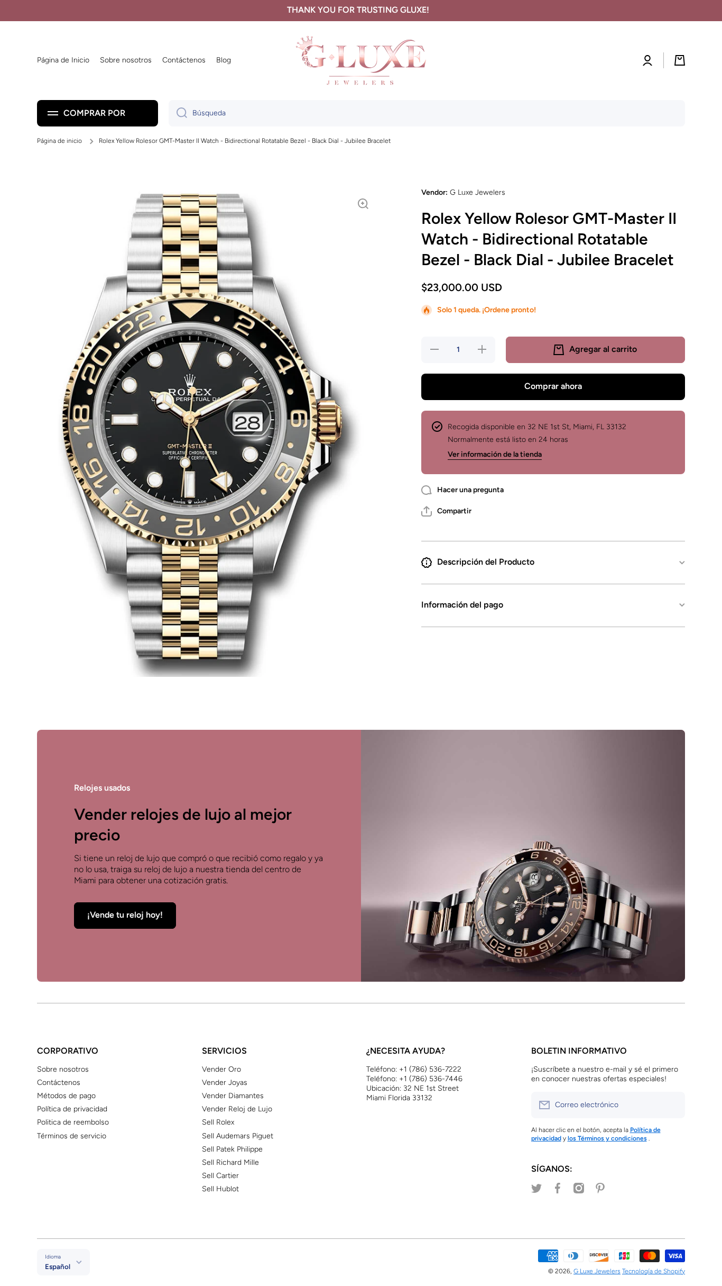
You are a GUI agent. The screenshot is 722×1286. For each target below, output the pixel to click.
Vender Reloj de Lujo (237, 1108)
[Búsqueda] (178, 113)
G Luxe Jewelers (597, 1271)
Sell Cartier (220, 1175)
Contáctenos (58, 1082)
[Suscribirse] (672, 1105)
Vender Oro (221, 1069)
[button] (446, 511)
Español (57, 1266)
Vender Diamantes (233, 1095)
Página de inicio (59, 140)
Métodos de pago (66, 1095)
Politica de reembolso (73, 1122)
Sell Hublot (220, 1188)
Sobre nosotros (63, 1069)
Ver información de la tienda (495, 454)
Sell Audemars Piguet (237, 1135)
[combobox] (427, 113)
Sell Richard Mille (230, 1162)
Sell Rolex (218, 1122)
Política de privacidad (72, 1108)
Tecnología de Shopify (653, 1271)
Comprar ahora (553, 386)
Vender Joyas (224, 1082)
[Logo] (361, 60)
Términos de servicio (71, 1135)
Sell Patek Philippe (232, 1149)
